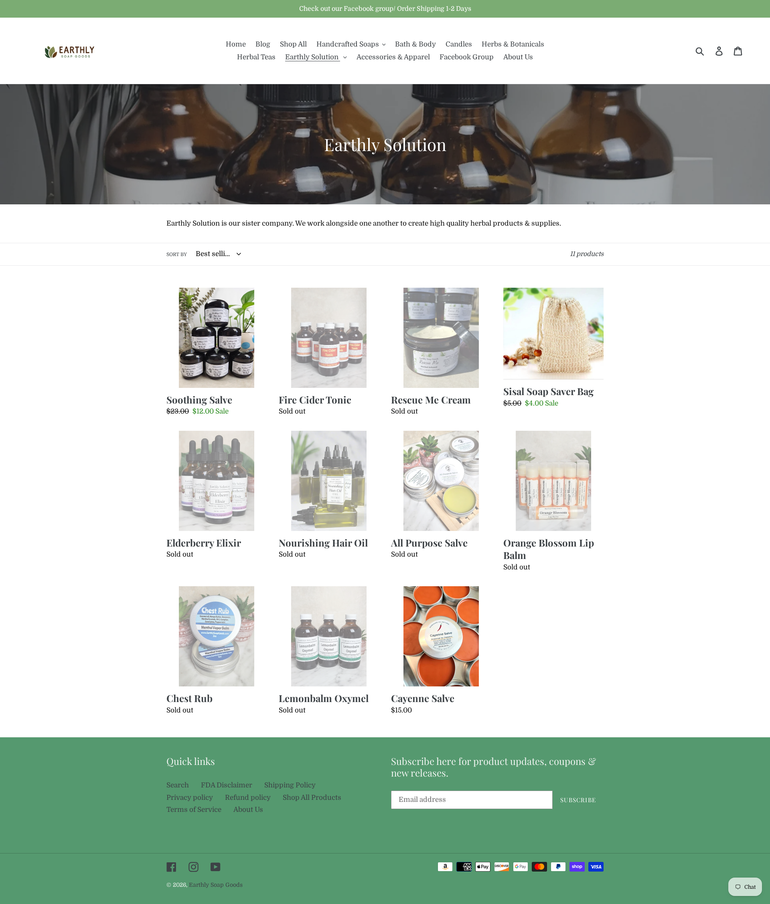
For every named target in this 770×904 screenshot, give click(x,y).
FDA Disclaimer (226, 785)
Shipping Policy (290, 785)
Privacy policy (189, 797)
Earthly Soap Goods (216, 885)
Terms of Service (193, 809)
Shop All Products (312, 797)
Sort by (176, 254)
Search (177, 785)
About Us (248, 809)
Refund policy (248, 797)
